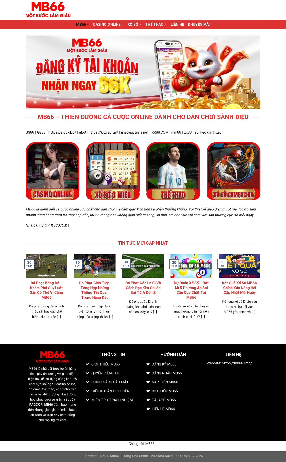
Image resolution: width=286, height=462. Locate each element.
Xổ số (133, 24)
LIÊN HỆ (177, 24)
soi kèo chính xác (208, 132)
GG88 (30, 132)
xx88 (188, 132)
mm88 (176, 132)
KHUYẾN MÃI (199, 24)
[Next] (261, 292)
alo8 (82, 132)
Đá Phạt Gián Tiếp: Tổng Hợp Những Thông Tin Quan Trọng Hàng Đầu (94, 290)
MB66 (81, 24)
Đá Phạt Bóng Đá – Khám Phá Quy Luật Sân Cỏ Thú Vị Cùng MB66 (46, 290)
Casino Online (106, 24)
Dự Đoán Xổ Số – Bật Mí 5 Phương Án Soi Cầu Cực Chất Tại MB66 (191, 290)
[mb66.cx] (48, 10)
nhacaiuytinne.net (135, 132)
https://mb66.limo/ (237, 363)
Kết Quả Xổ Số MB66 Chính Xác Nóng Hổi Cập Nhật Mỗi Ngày (239, 288)
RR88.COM (159, 132)
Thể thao (154, 24)
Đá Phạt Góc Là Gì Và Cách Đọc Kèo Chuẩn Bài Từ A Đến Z (143, 288)
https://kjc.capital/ (103, 132)
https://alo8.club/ (62, 132)
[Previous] (24, 292)
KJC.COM (59, 225)
